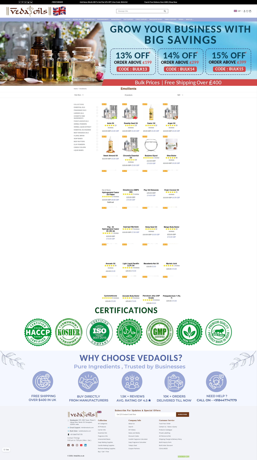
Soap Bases (78, 138)
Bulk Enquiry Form (165, 442)
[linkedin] (31, 2)
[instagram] (25, 2)
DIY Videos (132, 430)
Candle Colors (80, 147)
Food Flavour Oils (81, 121)
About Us (190, 19)
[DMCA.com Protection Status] (183, 456)
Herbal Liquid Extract (82, 127)
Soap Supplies (129, 19)
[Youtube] (28, 2)
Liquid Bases (78, 150)
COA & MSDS (163, 448)
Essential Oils (79, 107)
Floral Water (79, 135)
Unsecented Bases (104, 439)
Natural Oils (78, 19)
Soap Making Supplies (105, 442)
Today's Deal (132, 445)
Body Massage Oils (81, 133)
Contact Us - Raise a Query (168, 427)
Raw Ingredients (103, 19)
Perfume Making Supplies (106, 448)
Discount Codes (133, 436)
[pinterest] (22, 2)
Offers (181, 19)
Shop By (68, 19)
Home (76, 89)
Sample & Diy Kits (171, 19)
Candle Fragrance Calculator (138, 439)
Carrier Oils (79, 113)
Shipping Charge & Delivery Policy (170, 439)
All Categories (102, 424)
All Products (102, 427)
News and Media (134, 433)
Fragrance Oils (90, 19)
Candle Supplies (142, 19)
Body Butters (79, 141)
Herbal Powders (80, 124)
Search (130, 427)
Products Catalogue (165, 430)
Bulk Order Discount (166, 445)
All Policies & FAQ (165, 436)
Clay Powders (79, 144)
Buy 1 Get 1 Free (103, 452)
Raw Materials (117, 19)
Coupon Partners (134, 448)
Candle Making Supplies (106, 445)
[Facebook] (19, 2)
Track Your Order (165, 424)
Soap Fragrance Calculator (137, 442)
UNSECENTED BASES (156, 19)
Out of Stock (106, 190)
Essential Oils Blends (82, 130)
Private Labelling (164, 433)
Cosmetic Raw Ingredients (79, 117)
